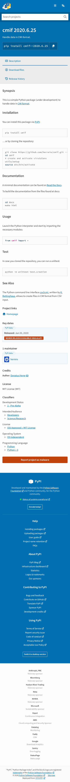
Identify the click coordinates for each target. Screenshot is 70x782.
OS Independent (15, 437)
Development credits (33, 611)
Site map (51, 775)
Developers (13, 415)
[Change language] (63, 6)
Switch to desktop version (35, 654)
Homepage (12, 314)
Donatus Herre (18, 375)
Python (11, 446)
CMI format (23, 103)
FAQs (35, 545)
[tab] (35, 61)
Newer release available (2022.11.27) (24, 338)
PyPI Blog (33, 562)
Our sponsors (35, 578)
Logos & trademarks (35, 574)
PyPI (37, 122)
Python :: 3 (12, 450)
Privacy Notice (33, 640)
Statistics (35, 570)
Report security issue (35, 632)
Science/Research (16, 418)
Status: (35, 499)
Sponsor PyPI (35, 607)
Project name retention (34, 541)
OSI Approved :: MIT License (21, 428)
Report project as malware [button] (35, 460)
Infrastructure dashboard (34, 566)
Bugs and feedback (35, 595)
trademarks (17, 772)
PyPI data (9, 328)
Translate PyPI (34, 603)
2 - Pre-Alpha (14, 405)
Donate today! (35, 507)
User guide (34, 537)
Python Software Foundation (40, 772)
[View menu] (55, 6)
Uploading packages (33, 533)
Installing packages (34, 529)
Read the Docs (54, 185)
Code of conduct (33, 636)
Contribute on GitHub (34, 599)
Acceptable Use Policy (34, 644)
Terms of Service (33, 628)
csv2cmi (44, 292)
